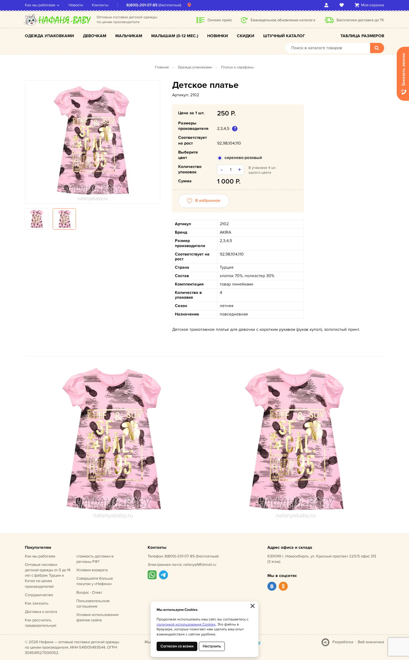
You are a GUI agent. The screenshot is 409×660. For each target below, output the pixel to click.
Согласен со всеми (176, 646)
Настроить (212, 646)
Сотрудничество (39, 595)
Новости (76, 5)
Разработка (342, 642)
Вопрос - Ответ (89, 592)
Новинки (217, 35)
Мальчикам (128, 35)
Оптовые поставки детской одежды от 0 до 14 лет (47, 575)
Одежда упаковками (49, 35)
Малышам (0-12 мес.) (174, 35)
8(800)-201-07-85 (141, 5)
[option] (92, 142)
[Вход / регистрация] (327, 5)
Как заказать (37, 603)
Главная (162, 67)
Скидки (245, 35)
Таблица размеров (362, 35)
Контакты (100, 5)
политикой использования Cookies (186, 624)
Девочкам (94, 35)
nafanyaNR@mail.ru (199, 564)
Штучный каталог (284, 35)
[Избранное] (343, 5)
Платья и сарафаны (237, 67)
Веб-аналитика (371, 642)
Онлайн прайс (219, 20)
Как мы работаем (40, 5)
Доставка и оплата (41, 611)
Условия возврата (92, 570)
